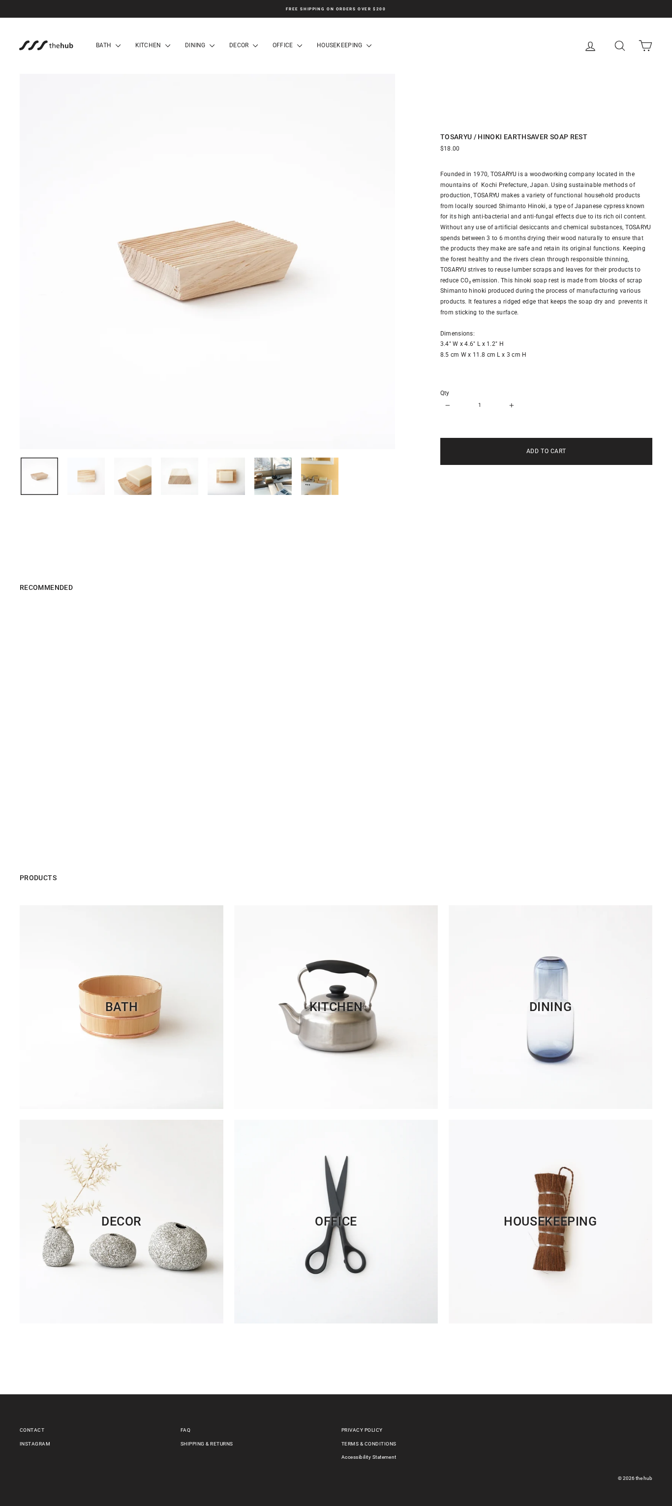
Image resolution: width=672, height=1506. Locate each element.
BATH (104, 45)
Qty (445, 393)
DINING (196, 45)
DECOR (239, 45)
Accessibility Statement (369, 1457)
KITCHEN (149, 45)
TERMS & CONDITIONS (369, 1443)
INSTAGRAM (35, 1443)
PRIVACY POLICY (362, 1430)
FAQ (185, 1430)
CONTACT (32, 1430)
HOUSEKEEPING (340, 45)
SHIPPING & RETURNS (207, 1443)
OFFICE (284, 45)
